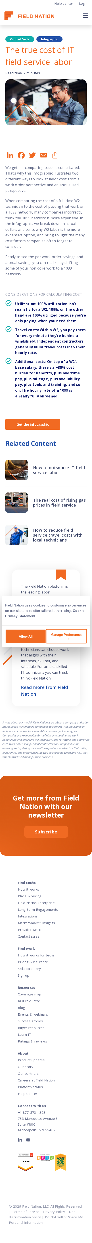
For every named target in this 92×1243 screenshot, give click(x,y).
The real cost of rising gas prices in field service (59, 502)
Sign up (23, 975)
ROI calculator (29, 1001)
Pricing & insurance (33, 962)
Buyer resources (31, 1027)
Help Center (27, 1093)
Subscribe (46, 832)
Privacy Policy (54, 1211)
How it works (28, 889)
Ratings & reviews (32, 1041)
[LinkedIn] (21, 1140)
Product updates (31, 1060)
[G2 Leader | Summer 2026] (27, 1163)
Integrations (28, 916)
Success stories (30, 1021)
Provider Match (30, 929)
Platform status (30, 1087)
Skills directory (29, 968)
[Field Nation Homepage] (31, 16)
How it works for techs (36, 955)
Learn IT (24, 1034)
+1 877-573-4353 (32, 1112)
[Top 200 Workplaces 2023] (64, 1163)
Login (83, 3)
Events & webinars (33, 1014)
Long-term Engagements (38, 909)
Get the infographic (33, 424)
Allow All (26, 636)
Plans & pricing (30, 896)
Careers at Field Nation (36, 1080)
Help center (63, 3)
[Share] (54, 155)
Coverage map (29, 994)
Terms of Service (25, 1211)
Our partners (28, 1073)
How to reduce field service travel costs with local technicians (58, 535)
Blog (21, 1007)
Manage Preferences (66, 635)
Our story (25, 1066)
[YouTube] (28, 1140)
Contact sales (29, 936)
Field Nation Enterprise (36, 902)
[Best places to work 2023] (45, 1158)
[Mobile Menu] (85, 15)
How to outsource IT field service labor (59, 470)
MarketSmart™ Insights (36, 923)
